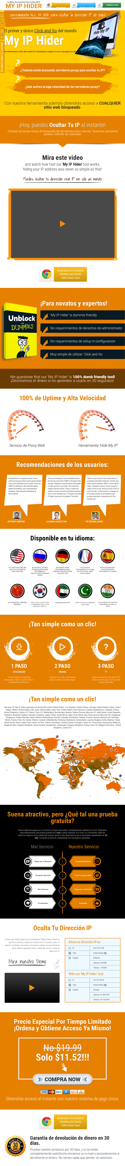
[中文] (2, 23)
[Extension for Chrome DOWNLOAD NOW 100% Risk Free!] (63, 1115)
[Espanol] (2, 26)
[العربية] (2, 35)
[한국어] (2, 32)
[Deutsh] (2, 29)
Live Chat (2, 46)
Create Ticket (2, 61)
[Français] (2, 20)
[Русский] (2, 17)
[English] (2, 14)
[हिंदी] (2, 38)
